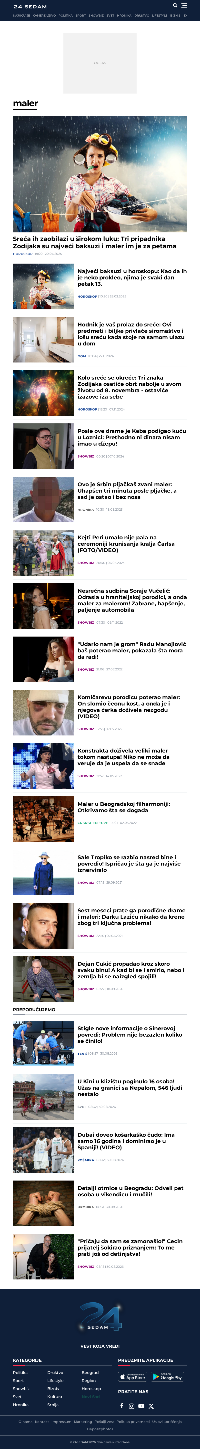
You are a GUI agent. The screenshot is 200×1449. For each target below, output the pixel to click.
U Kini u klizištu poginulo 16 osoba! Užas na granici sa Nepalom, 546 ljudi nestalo (130, 1088)
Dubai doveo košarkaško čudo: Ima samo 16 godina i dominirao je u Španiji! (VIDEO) (126, 1141)
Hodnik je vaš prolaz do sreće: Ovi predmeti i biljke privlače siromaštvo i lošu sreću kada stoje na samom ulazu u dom (131, 334)
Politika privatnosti (133, 1422)
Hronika (124, 15)
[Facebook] (121, 1406)
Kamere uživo (44, 15)
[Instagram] (131, 1407)
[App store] (132, 1377)
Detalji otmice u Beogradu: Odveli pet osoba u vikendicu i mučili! (131, 1191)
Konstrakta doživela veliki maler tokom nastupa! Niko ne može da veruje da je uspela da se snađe (124, 757)
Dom (82, 356)
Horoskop (23, 254)
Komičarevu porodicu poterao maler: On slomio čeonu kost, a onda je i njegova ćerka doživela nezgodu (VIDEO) (129, 707)
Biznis (175, 15)
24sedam (80, 1442)
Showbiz (96, 15)
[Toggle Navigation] (184, 5)
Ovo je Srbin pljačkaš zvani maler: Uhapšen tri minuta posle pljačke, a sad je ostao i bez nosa (127, 491)
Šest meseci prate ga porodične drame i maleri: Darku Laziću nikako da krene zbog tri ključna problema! (132, 917)
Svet (110, 15)
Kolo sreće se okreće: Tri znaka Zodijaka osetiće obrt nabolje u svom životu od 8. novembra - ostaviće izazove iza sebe (129, 387)
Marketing (83, 1422)
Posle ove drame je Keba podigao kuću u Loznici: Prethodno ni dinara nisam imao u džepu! (132, 437)
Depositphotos (100, 1429)
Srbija (53, 1405)
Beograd (90, 1373)
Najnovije (21, 15)
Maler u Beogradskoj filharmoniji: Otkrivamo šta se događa (124, 807)
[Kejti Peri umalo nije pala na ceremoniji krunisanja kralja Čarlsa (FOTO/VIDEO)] (43, 553)
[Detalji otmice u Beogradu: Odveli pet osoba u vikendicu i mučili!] (43, 1203)
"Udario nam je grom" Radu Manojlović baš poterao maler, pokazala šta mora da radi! (132, 650)
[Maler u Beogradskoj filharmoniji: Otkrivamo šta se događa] (43, 819)
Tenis (82, 1054)
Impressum (61, 1422)
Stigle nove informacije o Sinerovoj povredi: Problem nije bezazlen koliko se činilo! (130, 1035)
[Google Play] (167, 1377)
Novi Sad (91, 1397)
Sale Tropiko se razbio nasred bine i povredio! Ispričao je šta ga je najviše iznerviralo (129, 864)
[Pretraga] (175, 5)
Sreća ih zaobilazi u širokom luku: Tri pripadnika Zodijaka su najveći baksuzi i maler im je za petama (94, 243)
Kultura (54, 1397)
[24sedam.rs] (30, 6)
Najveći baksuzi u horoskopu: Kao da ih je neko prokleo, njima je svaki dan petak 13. (132, 277)
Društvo (141, 15)
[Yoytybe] (141, 1407)
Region (89, 1381)
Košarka (86, 1160)
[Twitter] (151, 1407)
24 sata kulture (93, 823)
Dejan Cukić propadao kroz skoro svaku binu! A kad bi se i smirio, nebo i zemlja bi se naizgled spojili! (131, 970)
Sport (81, 15)
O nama (25, 1422)
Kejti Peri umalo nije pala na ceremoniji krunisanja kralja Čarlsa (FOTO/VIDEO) (126, 544)
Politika (65, 15)
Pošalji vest (104, 1422)
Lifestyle (159, 15)
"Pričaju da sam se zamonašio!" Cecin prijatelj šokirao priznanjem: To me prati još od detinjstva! (130, 1248)
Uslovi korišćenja (167, 1422)
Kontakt (42, 1422)
